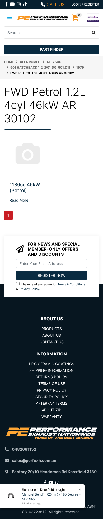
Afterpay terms (51, 403)
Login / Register (85, 4)
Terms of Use (51, 383)
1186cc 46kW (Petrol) (25, 187)
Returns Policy (51, 377)
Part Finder (51, 49)
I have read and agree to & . (50, 287)
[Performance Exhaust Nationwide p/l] (43, 17)
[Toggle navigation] (9, 17)
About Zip (51, 410)
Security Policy (51, 396)
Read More (19, 200)
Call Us (55, 4)
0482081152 (24, 449)
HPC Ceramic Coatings (51, 363)
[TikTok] (25, 3)
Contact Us (52, 342)
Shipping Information (51, 370)
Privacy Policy (29, 289)
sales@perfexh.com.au (34, 460)
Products (51, 328)
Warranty (51, 416)
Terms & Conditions (71, 284)
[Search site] (94, 32)
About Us (51, 335)
